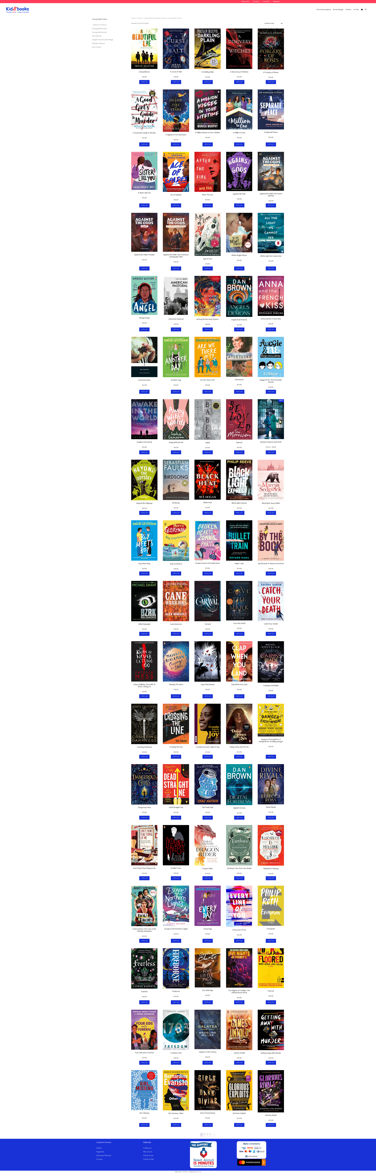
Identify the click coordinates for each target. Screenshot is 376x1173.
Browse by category (324, 9)
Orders (99, 1148)
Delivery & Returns (103, 1155)
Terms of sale (148, 1159)
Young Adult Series (99, 32)
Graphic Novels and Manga (102, 39)
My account (245, 1)
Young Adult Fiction (99, 28)
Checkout (256, 1)
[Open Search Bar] (366, 9)
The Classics (97, 36)
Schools (348, 9)
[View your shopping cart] (362, 9)
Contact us (147, 1148)
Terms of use (148, 1155)
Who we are (147, 1151)
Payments (100, 1151)
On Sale (356, 9)
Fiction (139, 18)
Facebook (266, 1)
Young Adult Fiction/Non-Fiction (155, 18)
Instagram (276, 1)
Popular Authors (98, 43)
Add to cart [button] (144, 82)
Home (133, 18)
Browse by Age (338, 9)
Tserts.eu (198, 1172)
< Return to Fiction (99, 25)
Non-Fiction (96, 47)
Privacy (99, 1159)
